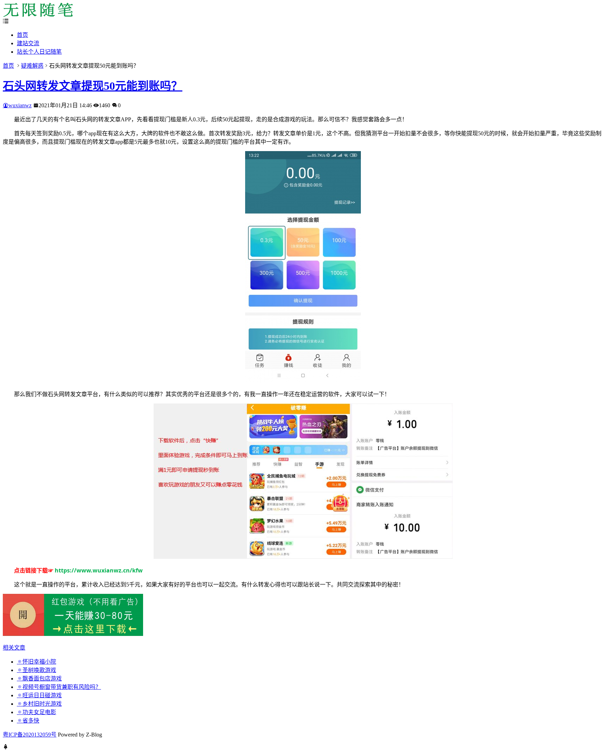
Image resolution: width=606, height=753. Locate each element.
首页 (22, 35)
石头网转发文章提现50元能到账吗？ (92, 86)
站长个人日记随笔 (39, 52)
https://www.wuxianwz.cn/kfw (99, 570)
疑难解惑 (32, 66)
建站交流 (28, 43)
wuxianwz (20, 105)
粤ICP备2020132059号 (29, 735)
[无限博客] (38, 15)
